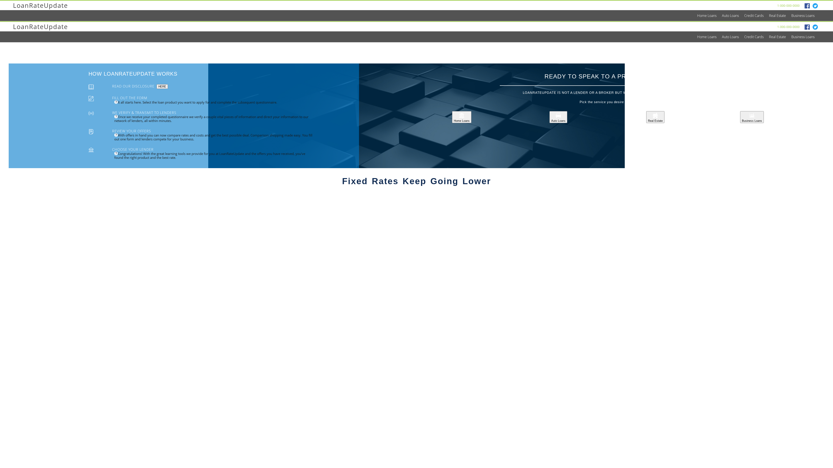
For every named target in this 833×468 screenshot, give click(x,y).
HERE (162, 86)
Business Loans (752, 120)
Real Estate (655, 120)
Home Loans (462, 120)
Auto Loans (558, 120)
